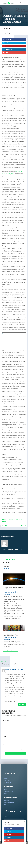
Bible (5, 804)
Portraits (12, 33)
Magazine (6, 33)
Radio (5, 789)
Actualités (7, 592)
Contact (6, 778)
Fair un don (7, 780)
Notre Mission (7, 782)
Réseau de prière (8, 791)
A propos (6, 776)
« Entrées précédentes (10, 651)
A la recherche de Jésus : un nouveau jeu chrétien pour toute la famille (13, 634)
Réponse (22, 704)
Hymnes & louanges (9, 802)
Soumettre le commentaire (16, 753)
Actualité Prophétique (10, 591)
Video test (6, 566)
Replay (5, 793)
